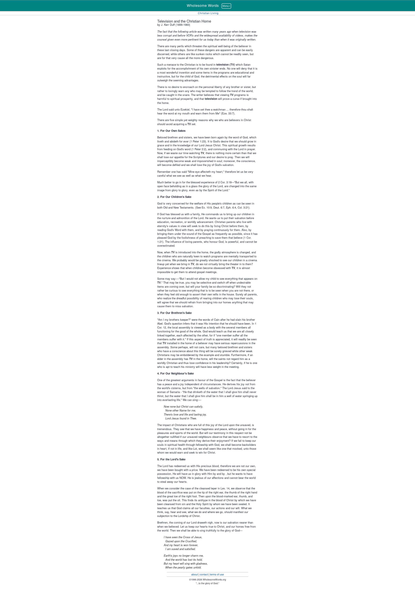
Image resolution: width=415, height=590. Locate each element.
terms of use (217, 574)
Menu (226, 6)
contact (204, 574)
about (194, 574)
